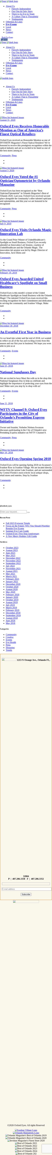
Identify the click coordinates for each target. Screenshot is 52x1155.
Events (15, 351)
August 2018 (12, 618)
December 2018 (13, 613)
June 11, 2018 (6, 403)
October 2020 (12, 587)
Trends (9, 650)
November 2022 (13, 560)
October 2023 (12, 547)
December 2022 (13, 558)
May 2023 (10, 555)
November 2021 (13, 568)
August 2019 (12, 602)
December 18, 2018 (9, 326)
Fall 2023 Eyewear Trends (18, 523)
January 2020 (12, 597)
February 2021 (12, 579)
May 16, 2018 (6, 452)
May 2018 (10, 623)
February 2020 (12, 594)
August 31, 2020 (7, 120)
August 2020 (12, 589)
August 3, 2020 (7, 170)
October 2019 (12, 600)
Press (14, 155)
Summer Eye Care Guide (17, 531)
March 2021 (11, 576)
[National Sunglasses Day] (12, 363)
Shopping (10, 647)
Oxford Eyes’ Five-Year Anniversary (22, 533)
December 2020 (13, 584)
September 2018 (13, 615)
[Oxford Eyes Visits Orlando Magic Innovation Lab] (12, 221)
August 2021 (12, 571)
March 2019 (11, 607)
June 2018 (10, 620)
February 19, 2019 (8, 272)
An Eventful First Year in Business (25, 332)
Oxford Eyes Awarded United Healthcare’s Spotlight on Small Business (23, 283)
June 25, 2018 (6, 366)
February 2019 (12, 610)
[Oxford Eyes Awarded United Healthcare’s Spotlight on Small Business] (12, 270)
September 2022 (13, 563)
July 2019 (10, 605)
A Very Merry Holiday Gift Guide (21, 536)
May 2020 (10, 592)
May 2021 (10, 574)
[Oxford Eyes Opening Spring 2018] (12, 450)
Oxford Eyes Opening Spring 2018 (25, 459)
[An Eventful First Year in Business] (12, 323)
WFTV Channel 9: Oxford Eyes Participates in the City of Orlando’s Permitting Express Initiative (23, 415)
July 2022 (10, 566)
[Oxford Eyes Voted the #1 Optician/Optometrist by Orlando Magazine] (12, 168)
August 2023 (12, 550)
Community (5, 155)
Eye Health (11, 642)
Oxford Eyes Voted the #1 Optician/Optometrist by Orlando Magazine (25, 180)
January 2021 (12, 581)
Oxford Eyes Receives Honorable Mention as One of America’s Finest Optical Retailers (24, 130)
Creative (9, 637)
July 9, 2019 (5, 223)
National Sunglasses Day (18, 372)
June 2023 (10, 553)
